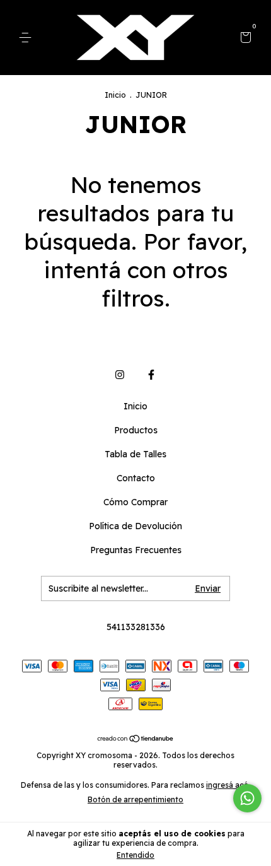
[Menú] (27, 38)
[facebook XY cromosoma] (151, 375)
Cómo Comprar (135, 502)
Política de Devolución (135, 526)
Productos (136, 430)
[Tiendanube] (135, 739)
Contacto (136, 478)
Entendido (135, 855)
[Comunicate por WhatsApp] (247, 798)
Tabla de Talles (135, 454)
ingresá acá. (228, 785)
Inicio (115, 95)
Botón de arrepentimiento (135, 799)
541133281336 (136, 627)
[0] (243, 38)
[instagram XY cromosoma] (120, 375)
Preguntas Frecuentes (136, 550)
